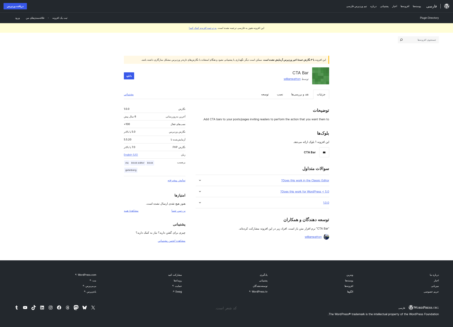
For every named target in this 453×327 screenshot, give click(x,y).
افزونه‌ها (349, 285)
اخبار (436, 280)
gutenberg (130, 170)
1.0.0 (326, 202)
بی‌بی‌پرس (89, 285)
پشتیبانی (129, 94)
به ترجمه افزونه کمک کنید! (203, 27)
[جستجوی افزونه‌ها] (401, 39)
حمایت (177, 285)
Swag (177, 291)
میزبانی (435, 285)
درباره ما (434, 274)
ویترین (349, 274)
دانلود (129, 75)
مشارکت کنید (175, 274)
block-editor (137, 162)
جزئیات (321, 94)
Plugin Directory (429, 17)
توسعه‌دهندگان (260, 285)
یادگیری (264, 274)
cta (126, 162)
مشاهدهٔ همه (131, 210)
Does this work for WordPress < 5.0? (304, 191)
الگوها (350, 291)
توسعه (265, 94)
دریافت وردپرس (15, 6)
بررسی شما (178, 210)
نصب (280, 94)
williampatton (292, 79)
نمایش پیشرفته (176, 180)
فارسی (401, 307)
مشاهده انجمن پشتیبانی (171, 240)
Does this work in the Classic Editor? (305, 180)
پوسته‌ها (349, 280)
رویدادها (178, 280)
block (150, 162)
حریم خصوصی (431, 291)
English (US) (131, 154)
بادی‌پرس (90, 291)
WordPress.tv (258, 291)
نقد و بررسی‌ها (300, 94)
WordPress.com (85, 274)
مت (92, 280)
